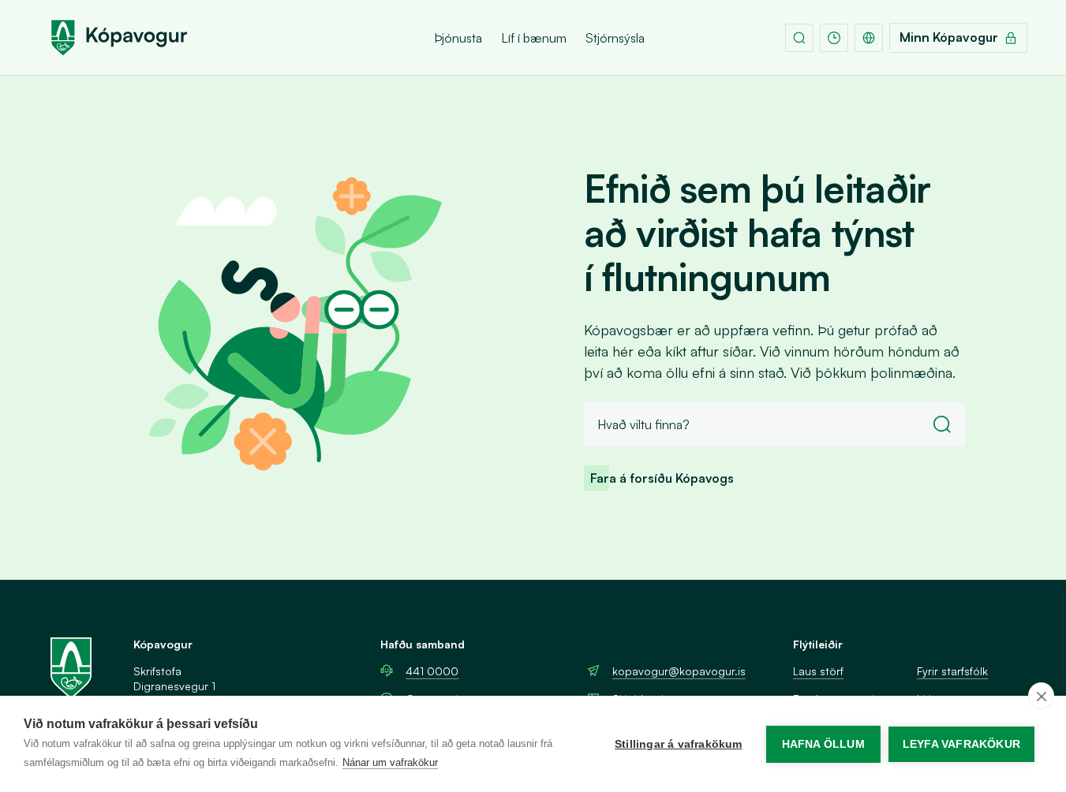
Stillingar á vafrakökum (678, 744)
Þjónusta (458, 38)
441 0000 (432, 671)
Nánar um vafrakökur (390, 762)
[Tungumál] (869, 38)
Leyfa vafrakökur (961, 744)
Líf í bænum (534, 38)
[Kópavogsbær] (118, 38)
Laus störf (818, 671)
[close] (1041, 695)
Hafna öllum (823, 744)
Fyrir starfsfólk (952, 671)
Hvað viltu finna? (643, 424)
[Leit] (799, 38)
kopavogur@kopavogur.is (679, 671)
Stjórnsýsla (615, 38)
